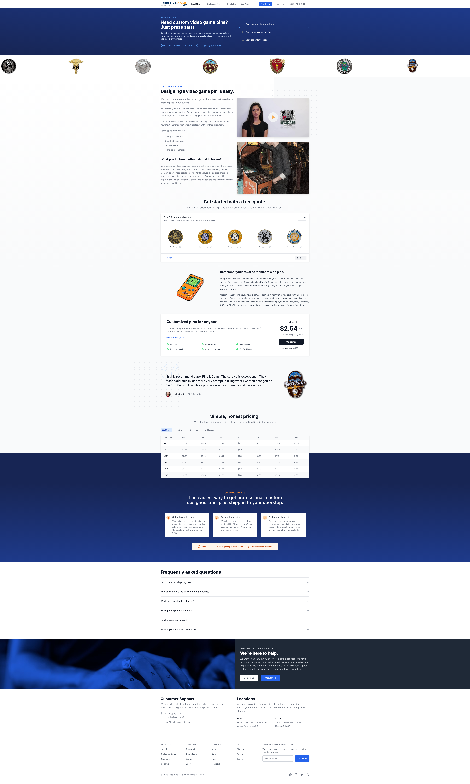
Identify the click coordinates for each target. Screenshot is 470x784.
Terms (240, 759)
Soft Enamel (180, 430)
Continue (300, 258)
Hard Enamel (209, 430)
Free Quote (265, 4)
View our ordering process (258, 40)
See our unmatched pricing (258, 32)
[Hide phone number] (284, 4)
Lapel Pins (165, 749)
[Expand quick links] (308, 4)
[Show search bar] (278, 4)
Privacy (240, 754)
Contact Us (249, 678)
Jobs (214, 759)
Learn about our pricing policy (291, 334)
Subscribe (302, 758)
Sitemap (240, 749)
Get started (291, 342)
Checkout (190, 749)
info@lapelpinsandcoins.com (178, 722)
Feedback (216, 764)
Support (189, 759)
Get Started (270, 678)
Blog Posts (165, 764)
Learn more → (169, 258)
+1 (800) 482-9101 (296, 4)
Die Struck (166, 430)
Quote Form (191, 754)
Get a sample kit (291, 348)
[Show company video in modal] (273, 117)
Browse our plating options (260, 24)
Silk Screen (194, 430)
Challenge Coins (168, 754)
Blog (245, 4)
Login (188, 764)
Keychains (231, 4)
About (214, 749)
